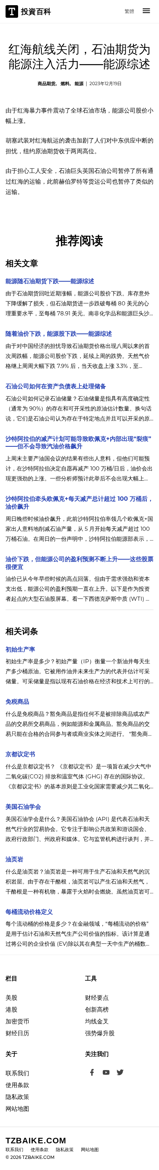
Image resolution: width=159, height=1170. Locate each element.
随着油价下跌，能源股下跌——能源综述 (59, 333)
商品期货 (46, 83)
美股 (11, 997)
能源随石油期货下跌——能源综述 (50, 281)
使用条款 (17, 1085)
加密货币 (17, 1021)
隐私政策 (17, 1096)
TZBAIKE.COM (36, 1140)
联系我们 (17, 1073)
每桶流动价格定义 (29, 911)
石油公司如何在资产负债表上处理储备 (56, 386)
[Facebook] (92, 1073)
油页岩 (14, 859)
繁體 (129, 11)
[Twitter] (120, 1073)
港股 (11, 1009)
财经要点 (97, 997)
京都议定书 (20, 754)
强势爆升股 (100, 1033)
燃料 (65, 83)
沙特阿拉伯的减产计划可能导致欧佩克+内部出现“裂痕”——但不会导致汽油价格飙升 (78, 442)
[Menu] (146, 11)
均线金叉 (97, 1021)
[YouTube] (106, 1073)
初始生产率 (20, 649)
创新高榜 (97, 1009)
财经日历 (17, 1033)
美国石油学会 (23, 806)
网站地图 (17, 1108)
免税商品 (17, 701)
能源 (79, 83)
